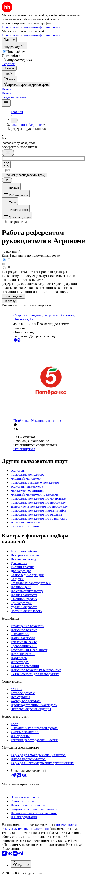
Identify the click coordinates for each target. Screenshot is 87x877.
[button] (7, 89)
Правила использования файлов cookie (31, 35)
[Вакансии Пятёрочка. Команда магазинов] (48, 381)
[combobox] (22, 143)
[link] (9, 79)
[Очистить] (8, 152)
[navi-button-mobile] (6, 103)
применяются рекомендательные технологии (39, 826)
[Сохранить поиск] (6, 164)
